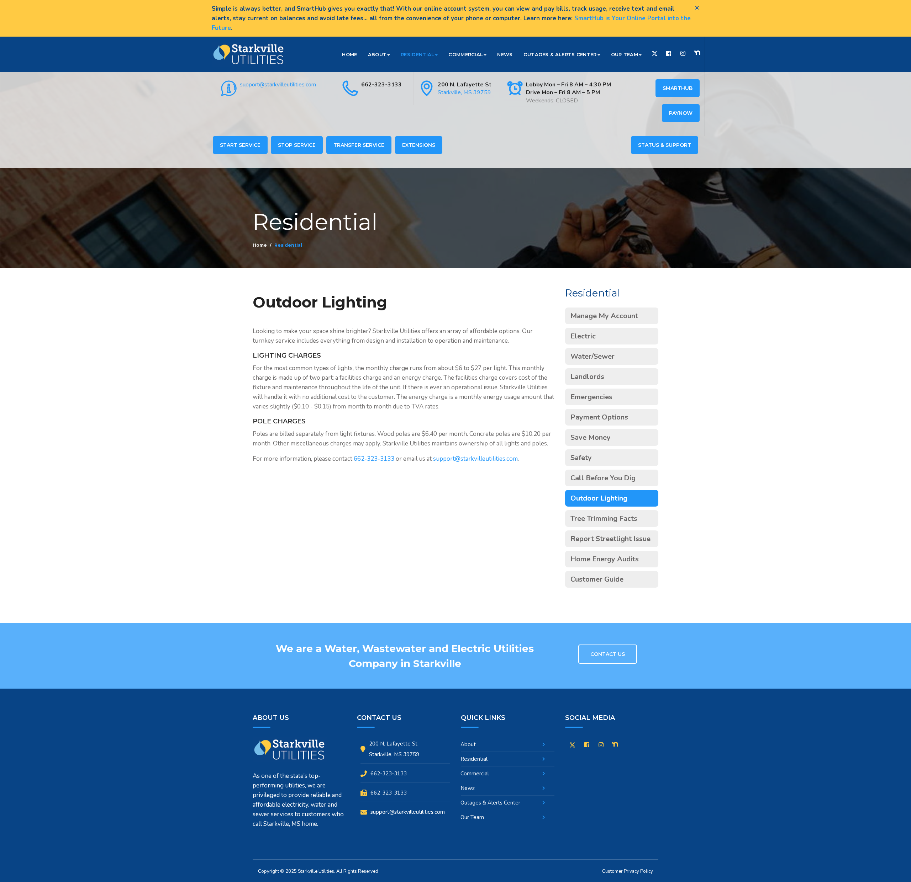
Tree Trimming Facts (603, 518)
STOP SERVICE (297, 145)
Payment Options (599, 417)
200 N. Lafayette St (464, 85)
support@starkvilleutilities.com (278, 85)
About (377, 54)
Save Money (590, 437)
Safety (581, 458)
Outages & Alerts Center (560, 54)
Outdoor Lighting (598, 498)
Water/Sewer (592, 356)
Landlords (587, 376)
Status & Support (664, 145)
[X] (572, 746)
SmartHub (678, 88)
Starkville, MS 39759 (464, 92)
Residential (417, 54)
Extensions (418, 145)
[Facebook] (669, 53)
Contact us (607, 654)
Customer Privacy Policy (627, 871)
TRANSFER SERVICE (358, 145)
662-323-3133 (381, 85)
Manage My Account (604, 316)
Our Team (624, 54)
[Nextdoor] (697, 53)
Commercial (465, 54)
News (504, 54)
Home (349, 54)
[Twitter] (654, 54)
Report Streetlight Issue (610, 539)
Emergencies (591, 397)
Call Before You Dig (603, 478)
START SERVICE (240, 145)
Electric (583, 336)
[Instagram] (683, 53)
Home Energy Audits (604, 559)
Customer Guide (596, 579)
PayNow (681, 113)
